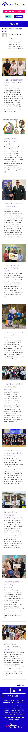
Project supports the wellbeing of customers (13, 584)
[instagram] (14, 690)
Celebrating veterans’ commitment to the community (13, 453)
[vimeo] (20, 690)
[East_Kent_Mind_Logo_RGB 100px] (14, 2)
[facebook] (8, 690)
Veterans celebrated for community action (13, 206)
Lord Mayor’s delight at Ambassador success (13, 387)
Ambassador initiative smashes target (12, 646)
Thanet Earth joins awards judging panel (12, 268)
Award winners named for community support (13, 515)
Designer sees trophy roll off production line (13, 82)
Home (4, 29)
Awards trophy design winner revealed (10, 141)
